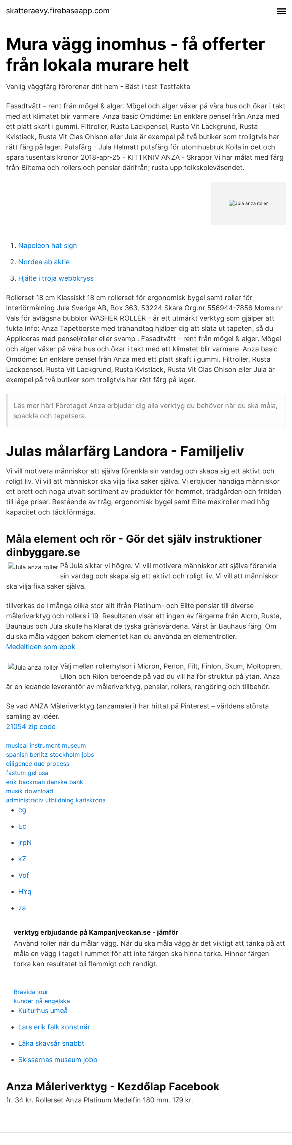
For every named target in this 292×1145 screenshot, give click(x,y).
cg (22, 810)
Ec (22, 826)
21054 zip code (31, 727)
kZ (22, 859)
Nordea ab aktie (44, 262)
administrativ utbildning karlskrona (56, 800)
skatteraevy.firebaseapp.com (58, 10)
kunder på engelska (42, 1001)
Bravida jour (31, 992)
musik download (29, 791)
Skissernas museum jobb (57, 1060)
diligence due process (37, 763)
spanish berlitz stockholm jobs (50, 754)
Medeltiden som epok (40, 647)
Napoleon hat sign (47, 245)
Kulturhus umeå (43, 1011)
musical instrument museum (46, 745)
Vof (23, 875)
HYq (25, 892)
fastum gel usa (27, 773)
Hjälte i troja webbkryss (56, 278)
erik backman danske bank (44, 782)
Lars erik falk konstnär (54, 1027)
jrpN (25, 842)
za (22, 908)
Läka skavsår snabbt (51, 1043)
